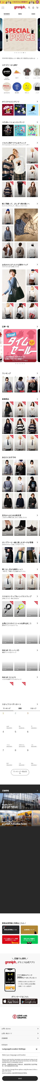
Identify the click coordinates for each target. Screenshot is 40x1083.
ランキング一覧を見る (20, 783)
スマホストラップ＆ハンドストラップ (16, 596)
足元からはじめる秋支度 (11, 515)
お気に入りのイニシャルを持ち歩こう (16, 623)
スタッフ (33, 708)
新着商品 (5, 399)
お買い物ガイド (7, 1044)
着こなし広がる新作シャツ (12, 569)
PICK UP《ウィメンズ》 (11, 650)
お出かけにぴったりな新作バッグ (15, 265)
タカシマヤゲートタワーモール (10, 731)
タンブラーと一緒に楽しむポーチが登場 (17, 542)
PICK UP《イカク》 (9, 677)
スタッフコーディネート (11, 704)
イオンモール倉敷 (34, 731)
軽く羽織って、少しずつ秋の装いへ (16, 204)
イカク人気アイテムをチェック (14, 143)
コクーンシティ (22, 753)
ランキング (6, 373)
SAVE (20, 1078)
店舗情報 (5, 802)
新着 (20, 708)
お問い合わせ (6, 1040)
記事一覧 (5, 326)
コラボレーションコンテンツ (13, 122)
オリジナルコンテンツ (10, 102)
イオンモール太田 (22, 731)
